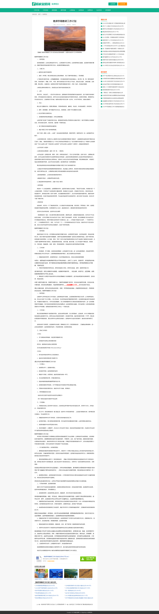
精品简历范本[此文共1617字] (111, 31)
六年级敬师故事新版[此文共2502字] (45, 585)
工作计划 (36, 10)
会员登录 (113, 4)
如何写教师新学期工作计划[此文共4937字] (47, 595)
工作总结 (45, 10)
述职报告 (54, 10)
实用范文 (55, 4)
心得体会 (72, 10)
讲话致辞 (108, 10)
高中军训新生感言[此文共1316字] (44, 590)
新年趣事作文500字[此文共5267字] (112, 57)
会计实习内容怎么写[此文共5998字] (75, 593)
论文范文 (99, 10)
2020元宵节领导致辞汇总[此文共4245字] (46, 588)
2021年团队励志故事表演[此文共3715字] (76, 595)
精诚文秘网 (76, 612)
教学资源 (63, 10)
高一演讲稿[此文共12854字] (73, 590)
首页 (39, 14)
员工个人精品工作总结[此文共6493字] (113, 26)
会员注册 (122, 4)
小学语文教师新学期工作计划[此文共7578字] (77, 588)
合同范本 (81, 10)
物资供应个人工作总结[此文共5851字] (113, 40)
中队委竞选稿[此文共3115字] (43, 593)
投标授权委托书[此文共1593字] (111, 89)
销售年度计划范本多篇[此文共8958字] (113, 59)
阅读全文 (69, 24)
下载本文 (74, 24)
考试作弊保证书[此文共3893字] (43, 598)
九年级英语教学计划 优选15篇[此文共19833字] (78, 585)
